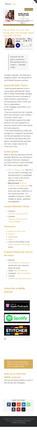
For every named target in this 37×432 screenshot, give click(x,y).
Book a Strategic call (16, 170)
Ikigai (10, 239)
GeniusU (11, 234)
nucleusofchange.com (19, 421)
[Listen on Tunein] (17, 338)
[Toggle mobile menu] (33, 3)
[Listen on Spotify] (17, 314)
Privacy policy (22, 422)
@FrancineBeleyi (21, 271)
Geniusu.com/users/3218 (17, 214)
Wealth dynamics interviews (19, 244)
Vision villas (12, 237)
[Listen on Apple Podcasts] (17, 301)
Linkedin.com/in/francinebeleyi (19, 279)
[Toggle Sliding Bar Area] (35, 2)
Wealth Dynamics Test (16, 231)
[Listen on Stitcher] (17, 326)
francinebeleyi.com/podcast (19, 263)
